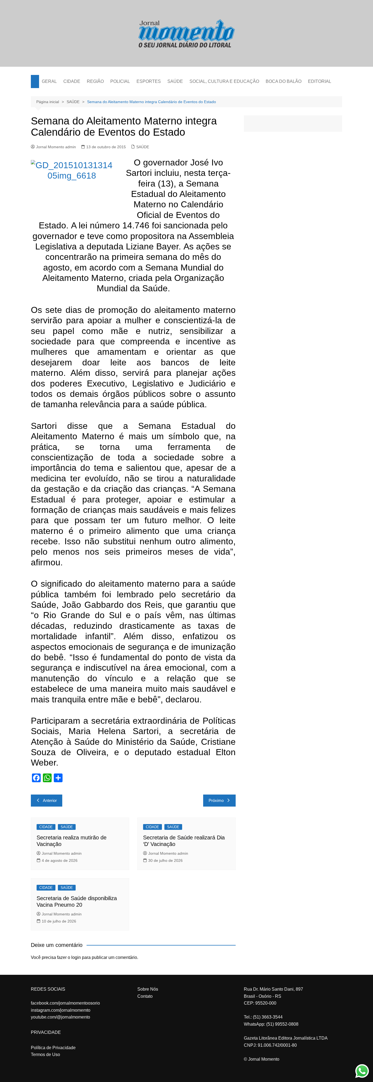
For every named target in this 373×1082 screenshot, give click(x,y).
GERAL (49, 81)
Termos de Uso (45, 1054)
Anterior (50, 800)
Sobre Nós (147, 989)
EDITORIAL (319, 81)
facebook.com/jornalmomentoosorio (65, 1003)
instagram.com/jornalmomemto (60, 1010)
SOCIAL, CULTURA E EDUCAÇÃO (224, 81)
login (76, 957)
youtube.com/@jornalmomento (60, 1017)
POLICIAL (120, 81)
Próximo (216, 800)
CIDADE (71, 81)
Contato (145, 996)
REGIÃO (95, 81)
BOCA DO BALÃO (283, 81)
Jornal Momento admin (56, 147)
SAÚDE (175, 81)
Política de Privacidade (53, 1047)
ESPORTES (149, 81)
